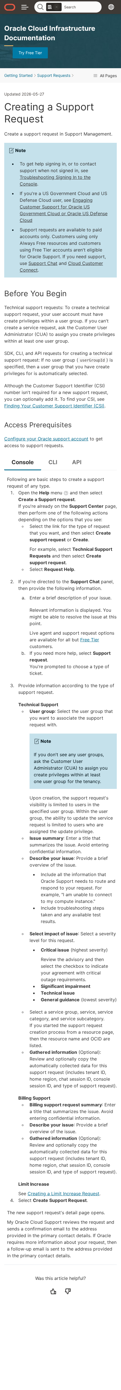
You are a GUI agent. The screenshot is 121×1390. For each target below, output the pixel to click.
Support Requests (53, 75)
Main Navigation (24, 6)
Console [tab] (23, 462)
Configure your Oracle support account (46, 439)
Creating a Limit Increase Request (63, 1193)
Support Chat (42, 263)
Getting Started (18, 75)
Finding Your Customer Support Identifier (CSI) (54, 406)
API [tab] (77, 462)
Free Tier (89, 639)
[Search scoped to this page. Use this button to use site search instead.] (56, 7)
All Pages (108, 75)
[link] (54, 7)
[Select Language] (111, 6)
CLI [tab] (52, 462)
